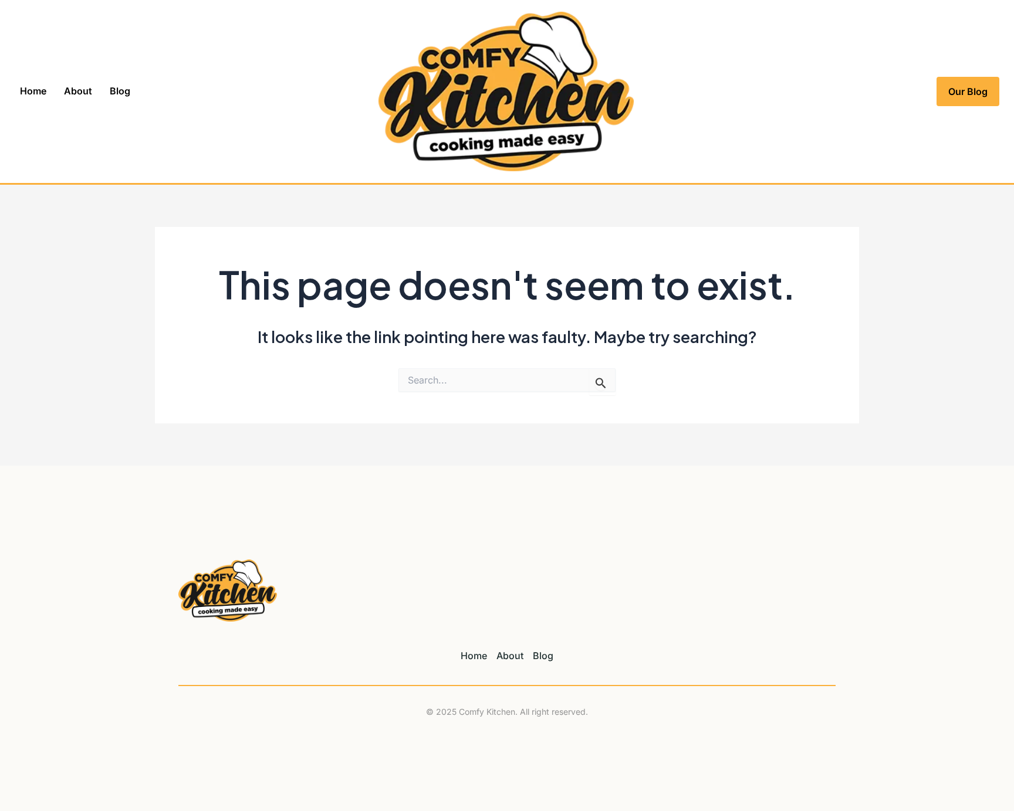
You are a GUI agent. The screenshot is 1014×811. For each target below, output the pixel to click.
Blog (120, 91)
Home (33, 91)
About (78, 91)
